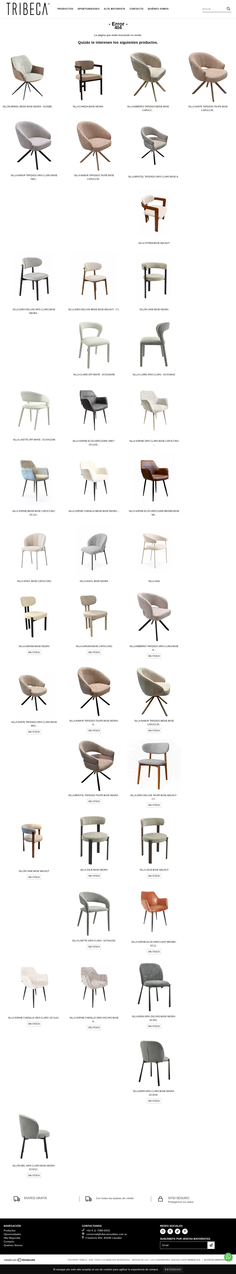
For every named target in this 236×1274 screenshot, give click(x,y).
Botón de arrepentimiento (218, 1260)
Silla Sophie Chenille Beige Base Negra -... (94, 511)
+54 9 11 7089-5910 (98, 1230)
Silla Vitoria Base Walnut (154, 243)
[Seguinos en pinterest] (185, 1231)
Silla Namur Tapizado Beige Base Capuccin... (154, 723)
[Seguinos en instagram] (163, 1231)
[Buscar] (228, 9)
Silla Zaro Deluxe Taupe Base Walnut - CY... (154, 797)
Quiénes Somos (158, 9)
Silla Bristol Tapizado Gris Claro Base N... (154, 176)
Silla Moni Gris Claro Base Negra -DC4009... (154, 1093)
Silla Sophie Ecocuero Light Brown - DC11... (154, 944)
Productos (65, 9)
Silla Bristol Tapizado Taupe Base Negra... (94, 795)
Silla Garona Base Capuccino (94, 646)
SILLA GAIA (154, 581)
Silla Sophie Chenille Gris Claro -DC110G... (34, 1018)
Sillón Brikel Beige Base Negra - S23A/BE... (28, 106)
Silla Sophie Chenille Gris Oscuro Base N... (94, 1020)
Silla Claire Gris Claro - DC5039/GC (154, 374)
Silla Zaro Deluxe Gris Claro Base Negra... (34, 311)
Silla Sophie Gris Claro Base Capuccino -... (154, 443)
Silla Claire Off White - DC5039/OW (94, 374)
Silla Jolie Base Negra (94, 870)
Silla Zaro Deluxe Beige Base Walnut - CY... (94, 309)
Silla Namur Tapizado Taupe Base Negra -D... (94, 723)
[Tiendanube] (20, 1261)
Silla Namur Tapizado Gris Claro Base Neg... (34, 177)
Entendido (173, 1269)
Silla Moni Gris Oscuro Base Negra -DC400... (154, 1018)
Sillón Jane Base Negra (154, 309)
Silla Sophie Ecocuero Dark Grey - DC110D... (94, 443)
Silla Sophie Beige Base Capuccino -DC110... (34, 513)
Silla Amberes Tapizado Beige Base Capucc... (148, 108)
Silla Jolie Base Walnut (154, 870)
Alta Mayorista (114, 9)
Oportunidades (89, 9)
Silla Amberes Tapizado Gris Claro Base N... (153, 648)
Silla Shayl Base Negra (94, 581)
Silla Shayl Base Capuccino (34, 581)
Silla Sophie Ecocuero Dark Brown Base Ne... (154, 513)
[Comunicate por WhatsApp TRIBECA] (228, 1257)
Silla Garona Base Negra (34, 646)
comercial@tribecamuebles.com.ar (106, 1234)
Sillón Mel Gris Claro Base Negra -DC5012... (34, 1167)
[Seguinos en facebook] (170, 1231)
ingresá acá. (194, 1260)
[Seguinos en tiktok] (177, 1231)
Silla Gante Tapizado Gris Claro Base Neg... (34, 724)
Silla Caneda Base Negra (88, 106)
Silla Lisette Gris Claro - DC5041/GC (94, 940)
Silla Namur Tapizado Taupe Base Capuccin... (94, 177)
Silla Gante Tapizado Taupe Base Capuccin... (208, 108)
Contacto (136, 9)
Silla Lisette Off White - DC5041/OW (34, 439)
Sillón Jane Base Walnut (34, 871)
